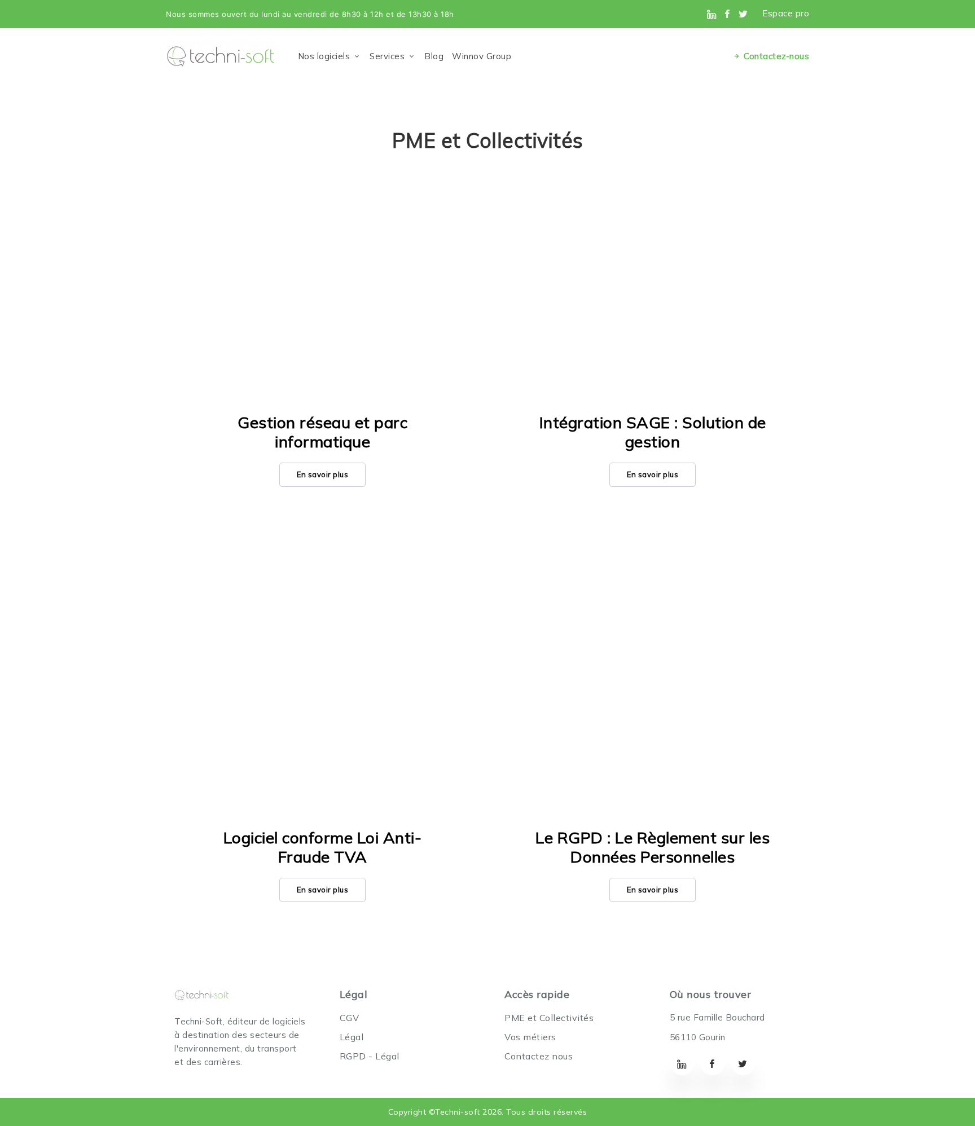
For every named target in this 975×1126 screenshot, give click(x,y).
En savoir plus (322, 474)
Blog (433, 56)
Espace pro (785, 13)
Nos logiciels (324, 56)
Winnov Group (481, 56)
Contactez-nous (775, 56)
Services (387, 56)
